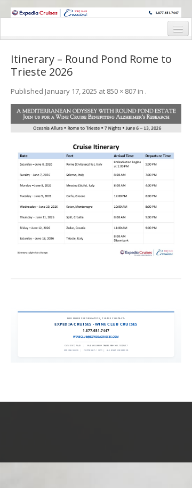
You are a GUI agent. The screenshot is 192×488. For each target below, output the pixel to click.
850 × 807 (121, 91)
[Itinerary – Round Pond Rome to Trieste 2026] (96, 185)
